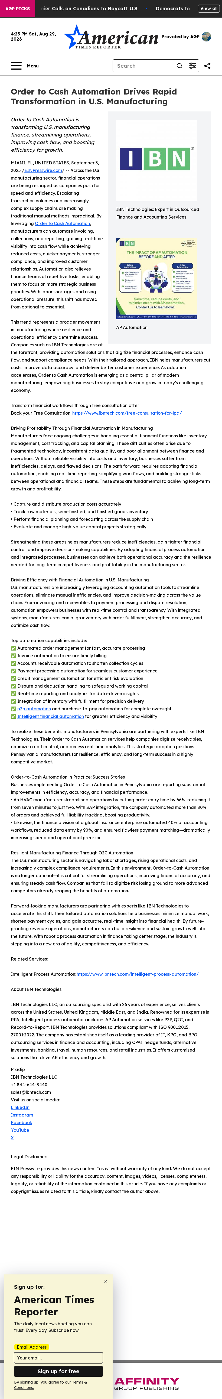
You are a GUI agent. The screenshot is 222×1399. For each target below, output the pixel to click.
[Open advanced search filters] (192, 66)
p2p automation (34, 708)
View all (208, 8)
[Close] (105, 1281)
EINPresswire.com (43, 170)
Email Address (32, 1347)
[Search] (179, 66)
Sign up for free (58, 1371)
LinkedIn (20, 1107)
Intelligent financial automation (50, 716)
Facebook (21, 1122)
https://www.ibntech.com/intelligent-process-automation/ (138, 974)
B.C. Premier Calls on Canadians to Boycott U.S (78, 8)
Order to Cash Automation (62, 223)
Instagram (22, 1115)
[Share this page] (207, 65)
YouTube (20, 1130)
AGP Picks (17, 8)
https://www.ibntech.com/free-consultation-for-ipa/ (127, 413)
